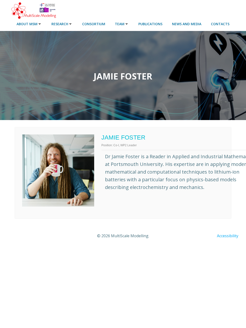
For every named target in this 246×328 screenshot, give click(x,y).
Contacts (220, 24)
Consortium (93, 24)
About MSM (27, 24)
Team (119, 24)
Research (59, 24)
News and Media (186, 24)
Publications (150, 24)
